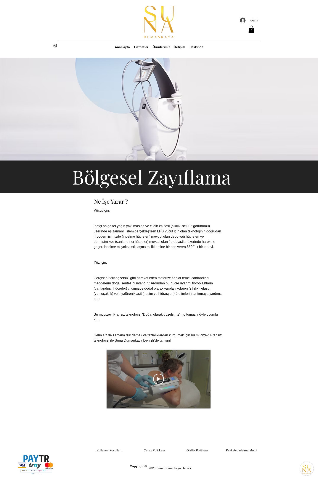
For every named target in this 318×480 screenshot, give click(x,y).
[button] (251, 29)
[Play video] (158, 379)
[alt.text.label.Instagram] (55, 46)
